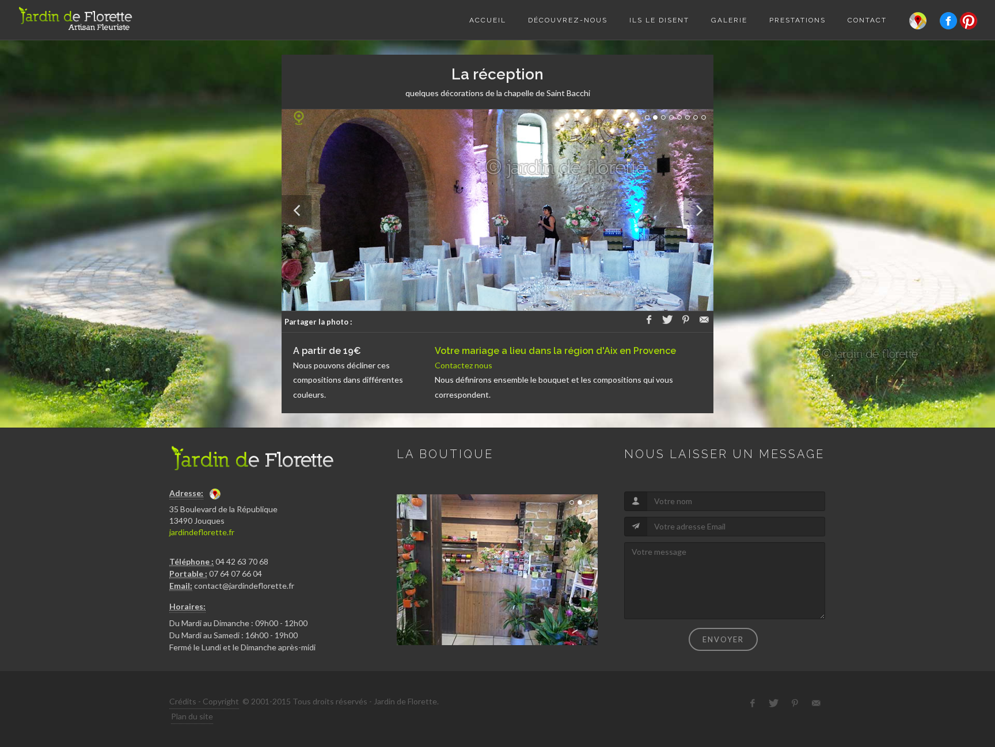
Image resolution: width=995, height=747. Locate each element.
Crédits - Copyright (204, 701)
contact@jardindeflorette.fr (244, 585)
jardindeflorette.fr (201, 532)
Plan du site (192, 716)
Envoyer (723, 639)
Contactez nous (463, 365)
